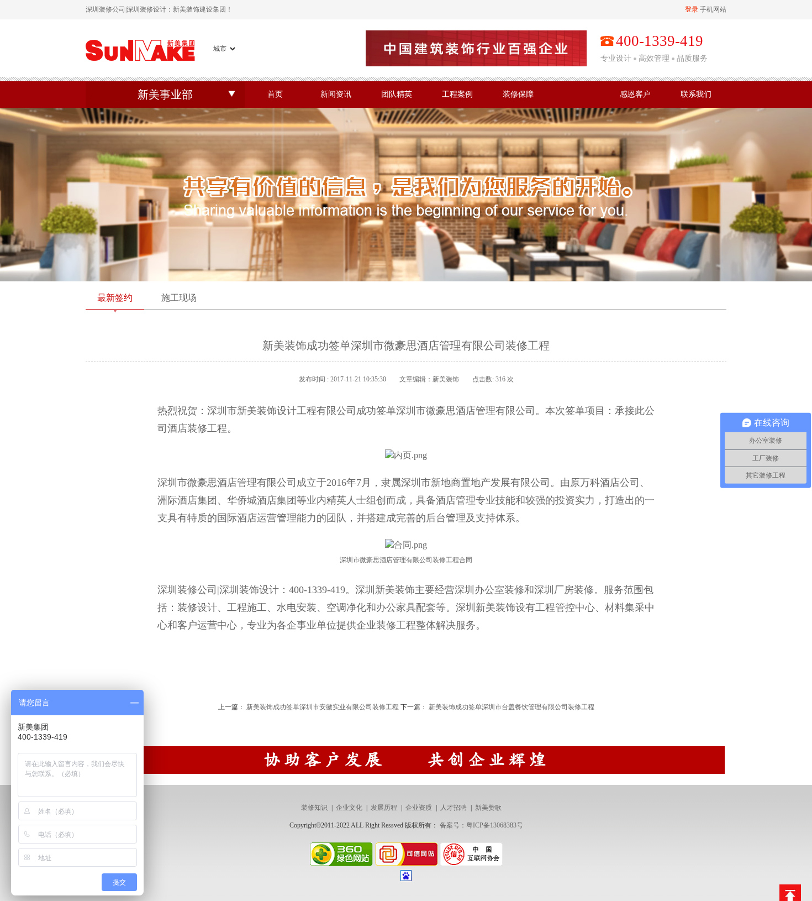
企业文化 (349, 807)
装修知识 (314, 807)
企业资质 (418, 807)
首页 (275, 94)
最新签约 (115, 297)
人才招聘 (453, 807)
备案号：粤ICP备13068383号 (481, 825)
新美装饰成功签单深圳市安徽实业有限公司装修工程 (322, 707)
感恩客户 (635, 94)
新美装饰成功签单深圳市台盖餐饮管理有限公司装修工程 (511, 707)
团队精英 (396, 94)
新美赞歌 (488, 807)
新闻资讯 (335, 94)
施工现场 (179, 297)
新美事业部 (165, 94)
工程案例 (457, 94)
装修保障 (518, 94)
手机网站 (713, 9)
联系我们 (696, 94)
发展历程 (384, 807)
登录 (691, 9)
